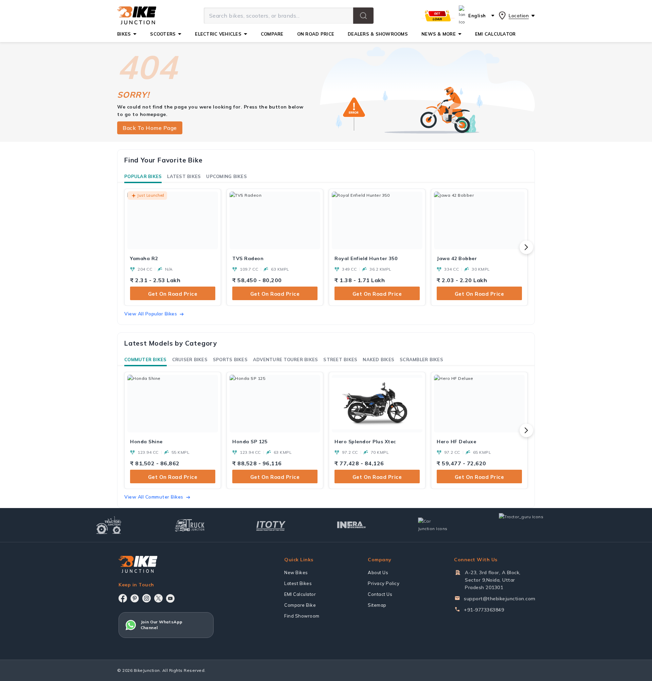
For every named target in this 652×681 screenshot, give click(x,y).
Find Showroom (302, 616)
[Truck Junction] (189, 525)
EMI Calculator (300, 594)
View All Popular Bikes (150, 314)
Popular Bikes (143, 176)
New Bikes (296, 572)
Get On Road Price (173, 294)
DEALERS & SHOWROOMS (378, 34)
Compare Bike (300, 605)
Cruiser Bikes (189, 359)
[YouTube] (170, 598)
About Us (378, 572)
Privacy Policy (383, 583)
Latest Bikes (184, 176)
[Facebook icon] (123, 598)
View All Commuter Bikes (153, 497)
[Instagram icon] (146, 598)
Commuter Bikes (145, 359)
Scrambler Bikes (421, 359)
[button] (363, 15)
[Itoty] (271, 525)
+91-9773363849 (484, 610)
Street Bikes (340, 359)
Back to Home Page (150, 127)
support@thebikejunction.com (500, 599)
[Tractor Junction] (109, 525)
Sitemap (377, 605)
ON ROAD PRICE (315, 34)
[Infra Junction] (351, 525)
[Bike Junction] (136, 15)
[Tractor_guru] (528, 525)
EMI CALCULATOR (495, 34)
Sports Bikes (230, 359)
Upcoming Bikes (226, 176)
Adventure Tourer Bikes (285, 359)
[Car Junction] (433, 525)
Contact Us (380, 594)
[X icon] (158, 598)
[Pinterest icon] (134, 598)
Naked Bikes (378, 359)
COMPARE (272, 34)
